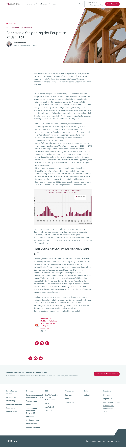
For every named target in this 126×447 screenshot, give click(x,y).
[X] (37, 343)
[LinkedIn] (47, 343)
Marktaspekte (11, 24)
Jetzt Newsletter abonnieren (107, 374)
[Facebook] (42, 343)
